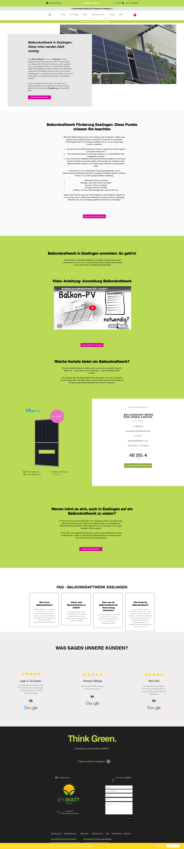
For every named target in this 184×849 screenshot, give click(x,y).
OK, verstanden (173, 846)
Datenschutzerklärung (87, 846)
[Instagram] (108, 761)
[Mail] (47, 3)
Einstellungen (160, 846)
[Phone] (123, 3)
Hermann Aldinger (92, 681)
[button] (134, 14)
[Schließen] (182, 845)
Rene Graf (154, 681)
